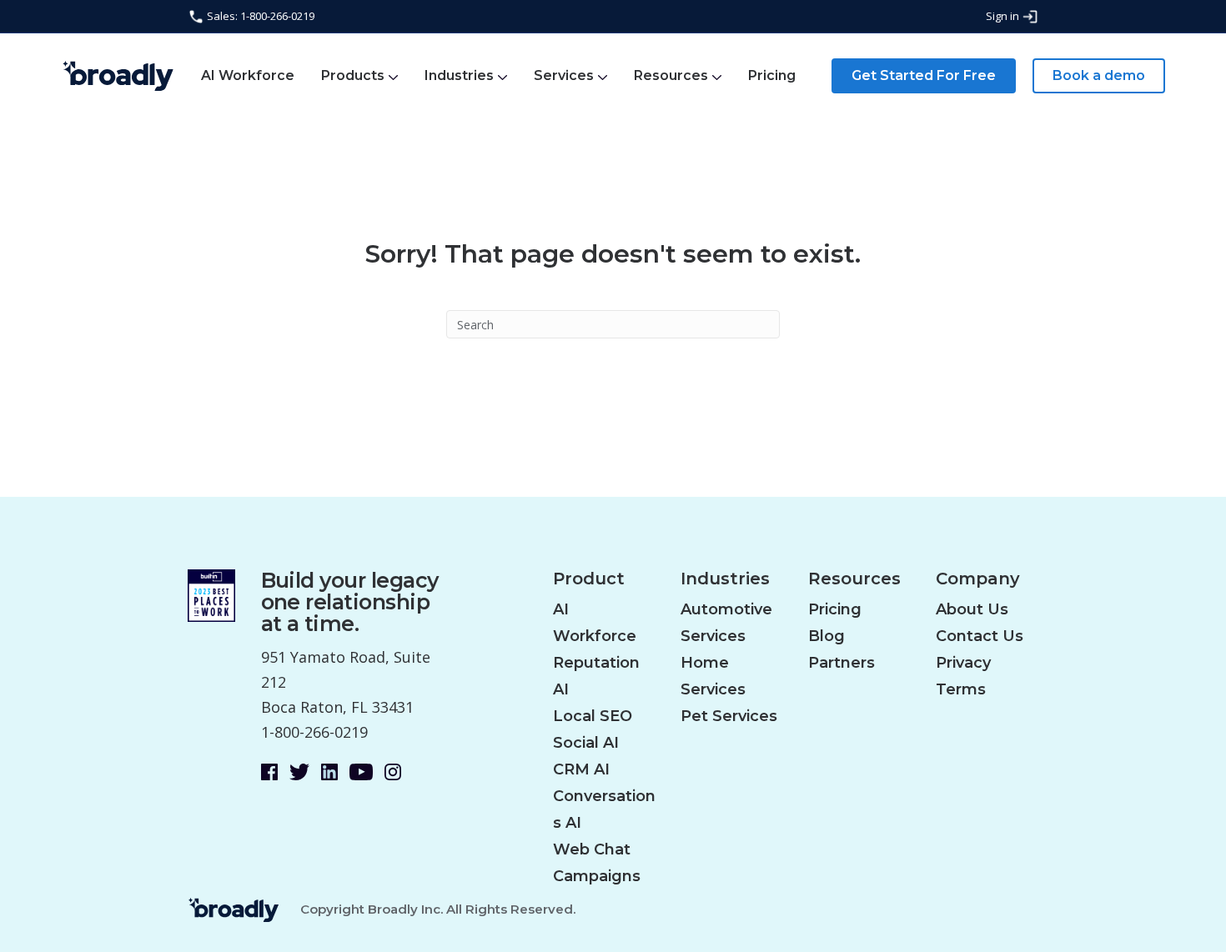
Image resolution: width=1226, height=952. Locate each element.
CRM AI (581, 769)
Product (589, 579)
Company (978, 579)
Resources (671, 75)
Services (564, 75)
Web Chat (592, 849)
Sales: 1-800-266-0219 (259, 15)
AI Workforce (247, 75)
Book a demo (1099, 75)
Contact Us (979, 636)
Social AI (586, 743)
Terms (961, 689)
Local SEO (592, 716)
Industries (459, 75)
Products (352, 75)
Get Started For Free (924, 75)
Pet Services (729, 716)
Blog (826, 636)
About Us (972, 609)
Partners (841, 663)
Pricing (772, 75)
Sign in (1004, 15)
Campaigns (597, 876)
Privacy (963, 663)
